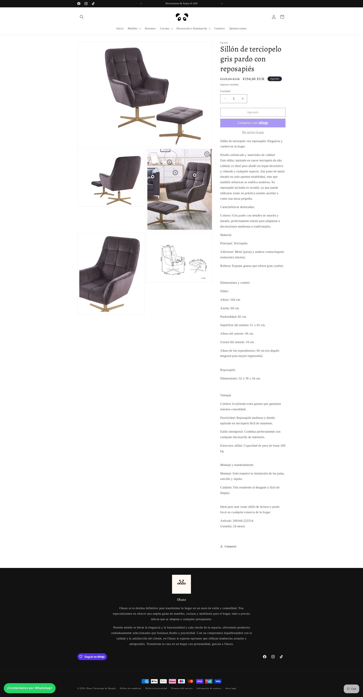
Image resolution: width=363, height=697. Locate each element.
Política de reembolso (130, 688)
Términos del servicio (182, 688)
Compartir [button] (231, 546)
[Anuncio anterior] (141, 3)
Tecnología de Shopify (104, 688)
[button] (82, 17)
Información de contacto (209, 688)
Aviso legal (230, 688)
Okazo (89, 688)
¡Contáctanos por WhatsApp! (29, 688)
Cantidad (225, 91)
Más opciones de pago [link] (253, 132)
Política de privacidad (156, 688)
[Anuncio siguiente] (222, 3)
